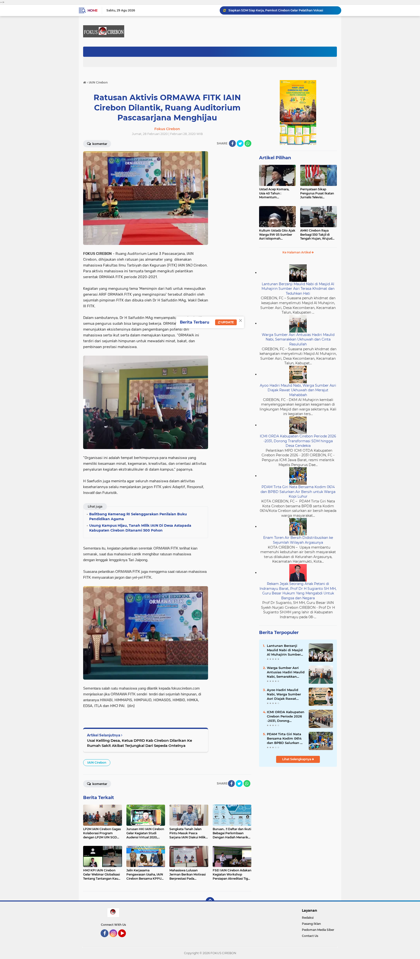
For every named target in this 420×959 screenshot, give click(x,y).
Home (92, 10)
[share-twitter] (240, 143)
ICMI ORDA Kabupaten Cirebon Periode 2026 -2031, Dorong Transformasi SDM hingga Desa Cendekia (298, 441)
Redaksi (308, 917)
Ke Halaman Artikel (297, 252)
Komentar (99, 144)
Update (227, 322)
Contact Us (310, 936)
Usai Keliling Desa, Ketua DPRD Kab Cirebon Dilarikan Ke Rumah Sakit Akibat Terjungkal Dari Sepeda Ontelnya (139, 743)
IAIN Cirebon (96, 762)
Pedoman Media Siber (318, 930)
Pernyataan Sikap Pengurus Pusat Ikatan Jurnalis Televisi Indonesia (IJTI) (317, 193)
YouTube (125, 939)
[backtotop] (210, 901)
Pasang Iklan (311, 924)
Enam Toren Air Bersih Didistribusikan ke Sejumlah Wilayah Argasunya (298, 540)
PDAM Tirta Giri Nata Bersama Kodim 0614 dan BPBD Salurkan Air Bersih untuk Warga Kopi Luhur (298, 492)
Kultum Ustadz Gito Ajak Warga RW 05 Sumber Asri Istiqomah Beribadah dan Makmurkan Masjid (277, 235)
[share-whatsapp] (248, 143)
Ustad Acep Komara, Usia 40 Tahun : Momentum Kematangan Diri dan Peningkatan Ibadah (274, 193)
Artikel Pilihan (275, 157)
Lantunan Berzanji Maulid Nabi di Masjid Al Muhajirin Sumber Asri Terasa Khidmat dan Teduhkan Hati (298, 289)
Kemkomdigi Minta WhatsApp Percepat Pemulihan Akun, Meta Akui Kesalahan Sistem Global (282, 10)
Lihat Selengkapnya (297, 759)
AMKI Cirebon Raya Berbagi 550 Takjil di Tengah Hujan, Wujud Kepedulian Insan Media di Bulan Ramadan (317, 235)
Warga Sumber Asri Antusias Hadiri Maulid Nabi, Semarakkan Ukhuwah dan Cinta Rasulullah (298, 339)
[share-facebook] (232, 143)
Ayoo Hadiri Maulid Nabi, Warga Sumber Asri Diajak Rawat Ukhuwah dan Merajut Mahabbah (298, 390)
